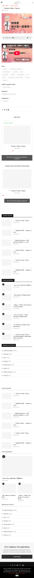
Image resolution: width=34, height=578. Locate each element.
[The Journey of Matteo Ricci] (7, 297)
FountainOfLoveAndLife (16, 69)
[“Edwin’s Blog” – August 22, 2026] (7, 252)
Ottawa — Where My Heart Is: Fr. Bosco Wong (22, 305)
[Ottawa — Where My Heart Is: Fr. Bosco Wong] (7, 307)
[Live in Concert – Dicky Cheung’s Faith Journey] (7, 317)
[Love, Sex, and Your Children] (7, 287)
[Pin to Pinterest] (6, 109)
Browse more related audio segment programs (17, 157)
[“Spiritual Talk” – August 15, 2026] (7, 272)
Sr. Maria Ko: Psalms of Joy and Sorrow (21, 325)
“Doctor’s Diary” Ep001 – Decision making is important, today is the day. (22, 336)
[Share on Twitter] (4, 109)
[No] (32, 572)
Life (5, 357)
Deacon (13, 74)
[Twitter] (12, 565)
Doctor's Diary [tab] (8, 123)
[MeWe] (20, 565)
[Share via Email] (8, 109)
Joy (28, 74)
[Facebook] (10, 565)
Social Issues (7, 364)
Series (5, 368)
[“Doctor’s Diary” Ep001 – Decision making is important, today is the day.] (7, 337)
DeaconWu (5, 74)
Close (17, 575)
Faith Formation (8, 350)
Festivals (6, 354)
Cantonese (5, 101)
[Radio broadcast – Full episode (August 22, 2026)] (7, 242)
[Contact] (23, 565)
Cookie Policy (12, 573)
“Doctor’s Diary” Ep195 (22, 260)
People (6, 361)
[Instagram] (15, 565)
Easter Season (20, 74)
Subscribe (17, 556)
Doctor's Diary (6, 87)
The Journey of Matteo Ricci (22, 295)
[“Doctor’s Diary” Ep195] (7, 262)
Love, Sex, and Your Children (22, 285)
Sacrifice (5, 80)
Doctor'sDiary (6, 71)
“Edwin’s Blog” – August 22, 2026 (22, 251)
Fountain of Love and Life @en (15, 77)
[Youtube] (17, 565)
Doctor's (15, 71)
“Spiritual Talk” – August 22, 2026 (22, 231)
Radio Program (14, 5)
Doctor (27, 77)
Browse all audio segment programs (17, 200)
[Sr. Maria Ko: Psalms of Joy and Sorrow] (7, 327)
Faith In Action (8, 372)
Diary (21, 71)
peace (4, 77)
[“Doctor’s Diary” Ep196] (17, 135)
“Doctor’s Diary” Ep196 (17, 146)
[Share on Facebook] (2, 109)
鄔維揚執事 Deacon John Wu (9, 94)
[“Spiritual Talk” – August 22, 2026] (7, 233)
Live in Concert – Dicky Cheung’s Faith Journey (20, 315)
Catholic (5, 69)
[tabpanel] (17, 138)
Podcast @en (5, 5)
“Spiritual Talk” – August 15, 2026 (22, 270)
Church (6, 375)
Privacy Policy (21, 573)
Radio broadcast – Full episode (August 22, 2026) (21, 241)
